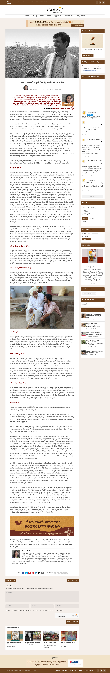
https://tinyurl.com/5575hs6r (90, 132)
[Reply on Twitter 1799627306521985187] (83, 135)
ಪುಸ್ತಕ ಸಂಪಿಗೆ (81, 16)
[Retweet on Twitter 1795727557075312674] (86, 191)
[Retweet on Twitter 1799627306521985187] (86, 135)
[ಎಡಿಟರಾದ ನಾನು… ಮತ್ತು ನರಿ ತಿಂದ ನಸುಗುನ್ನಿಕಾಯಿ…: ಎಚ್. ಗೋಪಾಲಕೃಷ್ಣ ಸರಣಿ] (83, 352)
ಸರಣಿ (42, 16)
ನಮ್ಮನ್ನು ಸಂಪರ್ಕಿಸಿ (89, 671)
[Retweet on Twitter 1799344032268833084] (86, 176)
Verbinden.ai (33, 670)
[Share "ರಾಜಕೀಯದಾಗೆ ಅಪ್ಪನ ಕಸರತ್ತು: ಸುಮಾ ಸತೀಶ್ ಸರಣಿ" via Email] (39, 573)
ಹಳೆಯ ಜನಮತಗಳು (87, 222)
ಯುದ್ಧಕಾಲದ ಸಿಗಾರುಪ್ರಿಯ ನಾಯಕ (33, 643)
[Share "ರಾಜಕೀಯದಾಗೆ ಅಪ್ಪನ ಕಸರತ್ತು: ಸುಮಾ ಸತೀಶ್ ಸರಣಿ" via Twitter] (26, 573)
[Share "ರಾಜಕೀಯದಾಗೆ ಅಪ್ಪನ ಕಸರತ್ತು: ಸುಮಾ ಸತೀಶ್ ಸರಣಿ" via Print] (42, 573)
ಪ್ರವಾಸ (49, 16)
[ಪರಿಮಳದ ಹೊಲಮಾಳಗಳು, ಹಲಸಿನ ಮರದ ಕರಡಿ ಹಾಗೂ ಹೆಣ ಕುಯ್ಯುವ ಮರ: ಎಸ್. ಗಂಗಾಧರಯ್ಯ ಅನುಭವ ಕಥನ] (83, 342)
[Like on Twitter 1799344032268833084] (89, 176)
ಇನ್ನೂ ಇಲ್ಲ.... (88, 214)
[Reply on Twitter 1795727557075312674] (83, 191)
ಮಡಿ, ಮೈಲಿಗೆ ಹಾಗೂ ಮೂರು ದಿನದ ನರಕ (69, 643)
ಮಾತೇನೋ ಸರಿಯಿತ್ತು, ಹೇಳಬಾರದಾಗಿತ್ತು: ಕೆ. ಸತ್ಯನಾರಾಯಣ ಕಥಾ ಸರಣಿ (93, 325)
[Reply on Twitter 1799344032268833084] (83, 176)
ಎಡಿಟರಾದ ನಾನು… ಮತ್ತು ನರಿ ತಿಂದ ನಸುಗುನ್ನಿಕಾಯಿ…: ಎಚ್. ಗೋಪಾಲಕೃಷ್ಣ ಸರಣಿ (94, 353)
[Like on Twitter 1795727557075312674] (89, 191)
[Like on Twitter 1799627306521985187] (89, 135)
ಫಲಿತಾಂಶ (92, 219)
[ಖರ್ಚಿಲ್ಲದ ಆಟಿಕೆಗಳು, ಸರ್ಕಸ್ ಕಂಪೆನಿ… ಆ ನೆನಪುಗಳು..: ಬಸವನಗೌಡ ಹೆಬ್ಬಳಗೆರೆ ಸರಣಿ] (51, 636)
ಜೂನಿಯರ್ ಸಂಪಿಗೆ (87, 56)
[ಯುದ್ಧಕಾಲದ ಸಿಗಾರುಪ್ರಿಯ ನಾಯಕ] (33, 636)
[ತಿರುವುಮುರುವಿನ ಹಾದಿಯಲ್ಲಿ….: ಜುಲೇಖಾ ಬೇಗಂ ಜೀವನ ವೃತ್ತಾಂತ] (83, 334)
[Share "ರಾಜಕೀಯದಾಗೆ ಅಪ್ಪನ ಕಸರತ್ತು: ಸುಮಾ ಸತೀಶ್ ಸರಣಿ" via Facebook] (23, 573)
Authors (80, 671)
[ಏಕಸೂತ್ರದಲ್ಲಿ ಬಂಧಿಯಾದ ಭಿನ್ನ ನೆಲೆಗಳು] (15, 636)
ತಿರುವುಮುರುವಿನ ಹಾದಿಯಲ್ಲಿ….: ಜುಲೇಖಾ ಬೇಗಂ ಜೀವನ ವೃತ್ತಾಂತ (94, 333)
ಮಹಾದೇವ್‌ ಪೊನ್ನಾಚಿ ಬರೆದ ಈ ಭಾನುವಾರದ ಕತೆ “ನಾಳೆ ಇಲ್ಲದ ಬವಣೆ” (31, 3)
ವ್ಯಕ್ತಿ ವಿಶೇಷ (57, 16)
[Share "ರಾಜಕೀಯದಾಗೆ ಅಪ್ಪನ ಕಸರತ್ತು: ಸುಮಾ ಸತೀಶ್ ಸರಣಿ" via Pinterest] (32, 573)
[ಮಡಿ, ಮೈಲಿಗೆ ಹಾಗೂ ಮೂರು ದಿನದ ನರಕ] (69, 636)
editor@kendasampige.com (89, 71)
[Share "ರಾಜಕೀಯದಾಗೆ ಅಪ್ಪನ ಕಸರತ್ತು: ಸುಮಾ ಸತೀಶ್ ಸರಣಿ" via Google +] (29, 573)
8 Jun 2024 (99, 140)
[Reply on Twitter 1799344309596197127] (83, 156)
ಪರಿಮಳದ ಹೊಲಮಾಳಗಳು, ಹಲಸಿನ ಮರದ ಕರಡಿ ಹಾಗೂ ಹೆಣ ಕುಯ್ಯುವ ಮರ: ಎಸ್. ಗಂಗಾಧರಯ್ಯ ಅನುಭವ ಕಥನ (94, 343)
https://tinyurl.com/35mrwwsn (90, 173)
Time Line (72, 671)
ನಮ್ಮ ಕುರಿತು (56, 671)
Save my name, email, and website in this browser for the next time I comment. (35, 611)
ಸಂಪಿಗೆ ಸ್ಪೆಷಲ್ (69, 16)
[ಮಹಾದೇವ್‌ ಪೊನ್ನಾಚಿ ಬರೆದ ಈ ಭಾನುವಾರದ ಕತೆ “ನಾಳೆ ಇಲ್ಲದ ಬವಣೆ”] (83, 316)
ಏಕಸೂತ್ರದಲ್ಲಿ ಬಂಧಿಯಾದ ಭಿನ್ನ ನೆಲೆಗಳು (14, 643)
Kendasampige (90, 122)
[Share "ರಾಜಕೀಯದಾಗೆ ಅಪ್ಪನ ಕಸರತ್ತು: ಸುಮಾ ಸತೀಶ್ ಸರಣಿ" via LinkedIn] (36, 573)
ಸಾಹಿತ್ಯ (35, 16)
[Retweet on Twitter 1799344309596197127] (86, 156)
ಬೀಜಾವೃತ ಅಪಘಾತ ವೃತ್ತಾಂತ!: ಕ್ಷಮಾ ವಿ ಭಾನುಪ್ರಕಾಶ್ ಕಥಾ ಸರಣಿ (92, 50)
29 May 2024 (89, 182)
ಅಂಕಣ (27, 16)
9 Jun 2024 (99, 122)
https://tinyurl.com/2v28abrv (90, 154)
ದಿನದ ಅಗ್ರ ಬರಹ (96, 319)
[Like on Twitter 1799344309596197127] (89, 156)
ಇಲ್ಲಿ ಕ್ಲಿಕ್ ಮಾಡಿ (86, 239)
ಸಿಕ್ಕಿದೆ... (86, 211)
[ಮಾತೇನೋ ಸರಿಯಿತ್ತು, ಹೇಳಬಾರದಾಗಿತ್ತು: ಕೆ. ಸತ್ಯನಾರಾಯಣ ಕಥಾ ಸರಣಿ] (83, 325)
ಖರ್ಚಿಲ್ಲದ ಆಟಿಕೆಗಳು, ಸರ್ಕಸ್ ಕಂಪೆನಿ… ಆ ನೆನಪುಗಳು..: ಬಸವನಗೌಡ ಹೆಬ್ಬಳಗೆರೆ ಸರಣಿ (49, 644)
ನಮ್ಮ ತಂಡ (64, 671)
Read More (93, 283)
